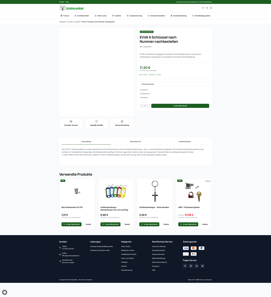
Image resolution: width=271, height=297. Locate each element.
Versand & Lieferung (159, 246)
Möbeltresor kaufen (127, 250)
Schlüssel (124, 262)
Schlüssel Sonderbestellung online (101, 246)
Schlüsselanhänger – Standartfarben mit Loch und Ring (114, 208)
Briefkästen (149, 32)
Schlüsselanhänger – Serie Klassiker (154, 207)
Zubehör (77, 22)
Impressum (155, 266)
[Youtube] (197, 266)
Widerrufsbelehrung (158, 258)
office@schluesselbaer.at (70, 255)
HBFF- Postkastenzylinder (189, 207)
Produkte (70, 22)
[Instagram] (191, 266)
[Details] (77, 191)
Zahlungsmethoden (158, 250)
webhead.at (208, 279)
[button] (4, 292)
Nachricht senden (68, 262)
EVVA (179, 181)
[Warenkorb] (211, 8)
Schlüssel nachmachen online (100, 250)
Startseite (62, 22)
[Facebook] (185, 266)
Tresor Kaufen (125, 246)
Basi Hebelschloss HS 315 (72, 207)
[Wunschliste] (203, 8)
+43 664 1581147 (68, 249)
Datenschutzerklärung (159, 262)
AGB (153, 270)
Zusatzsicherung (126, 270)
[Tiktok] (202, 266)
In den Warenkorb (180, 106)
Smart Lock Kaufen (127, 258)
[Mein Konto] (207, 8)
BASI (63, 181)
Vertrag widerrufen (158, 254)
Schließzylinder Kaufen (128, 254)
